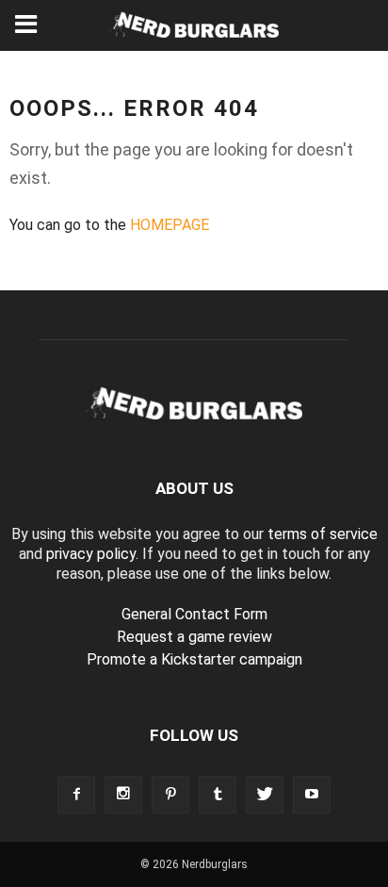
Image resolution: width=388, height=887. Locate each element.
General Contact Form (194, 614)
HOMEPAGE (169, 225)
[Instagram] (123, 794)
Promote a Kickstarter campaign (194, 659)
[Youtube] (312, 794)
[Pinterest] (170, 794)
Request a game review (194, 637)
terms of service (322, 534)
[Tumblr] (217, 794)
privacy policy (91, 554)
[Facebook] (76, 794)
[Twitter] (264, 794)
